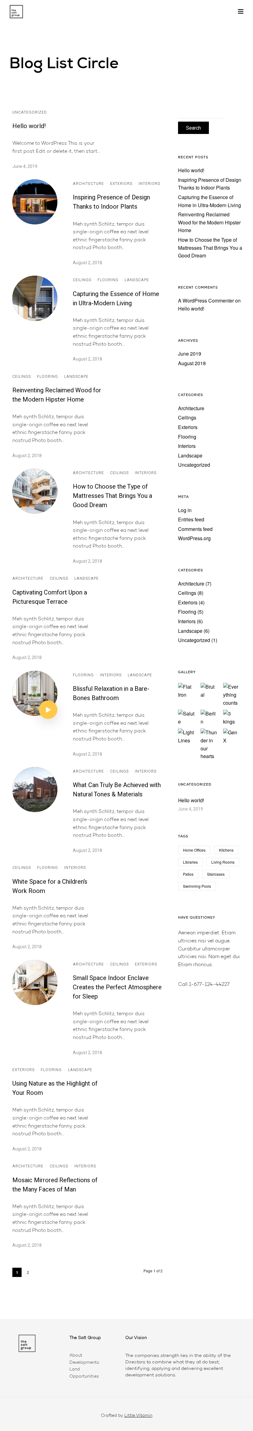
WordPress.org (194, 538)
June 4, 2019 (24, 166)
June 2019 (189, 353)
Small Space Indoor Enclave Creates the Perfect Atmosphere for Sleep (117, 987)
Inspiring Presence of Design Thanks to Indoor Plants (111, 202)
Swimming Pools (197, 886)
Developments (84, 1363)
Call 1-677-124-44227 (204, 984)
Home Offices (194, 850)
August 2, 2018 (87, 263)
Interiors (149, 183)
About (75, 1356)
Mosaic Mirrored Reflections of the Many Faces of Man (54, 1185)
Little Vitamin (138, 1416)
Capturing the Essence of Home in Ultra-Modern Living (116, 299)
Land (74, 1369)
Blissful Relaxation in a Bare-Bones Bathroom (111, 693)
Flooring (107, 280)
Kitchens (226, 850)
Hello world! (29, 126)
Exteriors (121, 183)
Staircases (216, 874)
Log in (185, 510)
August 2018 (192, 363)
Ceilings (82, 280)
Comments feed (195, 528)
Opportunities (84, 1377)
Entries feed (191, 519)
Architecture (88, 183)
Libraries (190, 862)
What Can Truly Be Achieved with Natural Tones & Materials (117, 790)
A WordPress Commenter (206, 300)
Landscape (137, 280)
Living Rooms (222, 862)
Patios (188, 874)
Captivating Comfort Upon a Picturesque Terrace (49, 597)
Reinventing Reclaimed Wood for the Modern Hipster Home (56, 395)
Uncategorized (29, 112)
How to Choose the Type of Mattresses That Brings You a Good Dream (112, 496)
